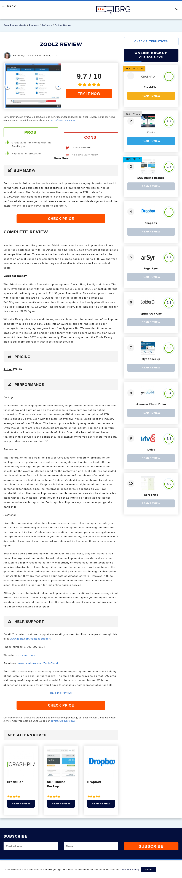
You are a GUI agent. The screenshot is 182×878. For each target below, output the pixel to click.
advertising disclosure (63, 120)
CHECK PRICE (61, 219)
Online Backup (63, 25)
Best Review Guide (15, 25)
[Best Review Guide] (113, 10)
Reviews (34, 25)
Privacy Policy (130, 869)
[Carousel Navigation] (33, 86)
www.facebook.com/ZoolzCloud (38, 663)
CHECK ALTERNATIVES (151, 41)
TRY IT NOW (89, 94)
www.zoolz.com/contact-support (30, 638)
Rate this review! (61, 692)
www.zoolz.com (25, 655)
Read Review (21, 803)
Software (47, 25)
